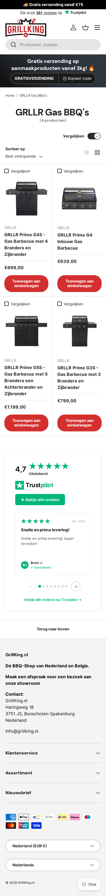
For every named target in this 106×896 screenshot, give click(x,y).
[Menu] (97, 27)
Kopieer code (79, 78)
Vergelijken (73, 136)
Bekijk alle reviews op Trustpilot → (53, 599)
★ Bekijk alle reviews (40, 499)
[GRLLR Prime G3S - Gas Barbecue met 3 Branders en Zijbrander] (79, 331)
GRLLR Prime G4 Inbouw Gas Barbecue (74, 241)
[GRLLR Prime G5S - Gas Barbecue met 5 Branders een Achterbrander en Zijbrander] (26, 331)
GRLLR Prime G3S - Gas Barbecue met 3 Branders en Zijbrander (79, 377)
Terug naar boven (53, 629)
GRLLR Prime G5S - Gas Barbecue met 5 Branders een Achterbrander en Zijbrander (26, 380)
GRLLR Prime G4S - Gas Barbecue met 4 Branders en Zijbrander (26, 244)
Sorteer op (15, 148)
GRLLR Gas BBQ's (33, 95)
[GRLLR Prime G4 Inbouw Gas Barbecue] (79, 198)
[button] (85, 27)
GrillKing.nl (26, 882)
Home (9, 95)
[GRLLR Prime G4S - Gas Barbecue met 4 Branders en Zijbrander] (26, 198)
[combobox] (53, 44)
